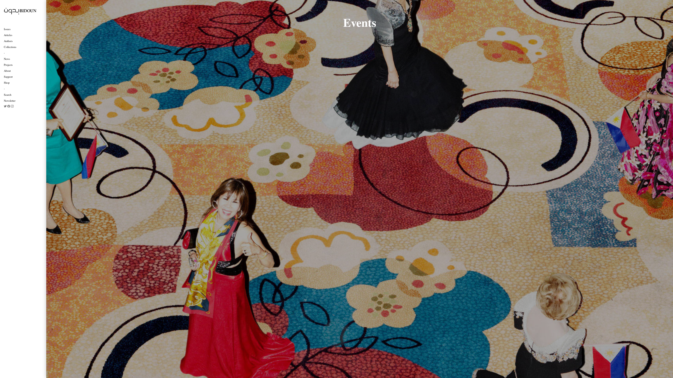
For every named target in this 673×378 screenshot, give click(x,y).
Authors (8, 41)
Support (8, 76)
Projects (8, 64)
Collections (10, 47)
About (7, 70)
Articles (8, 35)
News (7, 59)
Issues (7, 29)
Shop (7, 82)
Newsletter (9, 100)
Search (7, 94)
